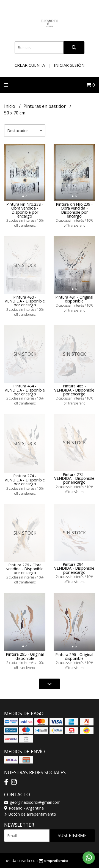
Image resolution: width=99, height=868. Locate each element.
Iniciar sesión (69, 65)
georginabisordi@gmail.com (35, 802)
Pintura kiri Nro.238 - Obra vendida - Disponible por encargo (24, 210)
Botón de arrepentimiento (31, 814)
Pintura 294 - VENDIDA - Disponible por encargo (74, 568)
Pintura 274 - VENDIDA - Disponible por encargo (25, 479)
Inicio (10, 106)
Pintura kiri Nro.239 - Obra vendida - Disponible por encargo (74, 210)
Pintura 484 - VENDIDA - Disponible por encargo (25, 390)
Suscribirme (72, 835)
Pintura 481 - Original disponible (74, 299)
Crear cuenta (30, 65)
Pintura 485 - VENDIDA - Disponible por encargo (74, 390)
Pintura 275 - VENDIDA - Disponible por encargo (74, 478)
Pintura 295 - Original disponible (25, 656)
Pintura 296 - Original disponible (74, 656)
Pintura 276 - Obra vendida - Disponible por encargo (24, 568)
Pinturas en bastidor (45, 106)
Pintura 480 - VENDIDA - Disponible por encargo (25, 301)
